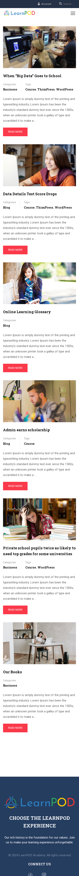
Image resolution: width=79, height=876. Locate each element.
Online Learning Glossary (27, 311)
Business (10, 89)
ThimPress (46, 89)
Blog (6, 207)
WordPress (64, 89)
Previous (6, 519)
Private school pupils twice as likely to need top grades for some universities (39, 551)
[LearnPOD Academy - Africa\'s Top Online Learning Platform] (19, 13)
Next (73, 519)
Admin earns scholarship (26, 429)
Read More (15, 131)
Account (46, 3)
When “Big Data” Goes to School (32, 75)
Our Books (12, 671)
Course (30, 89)
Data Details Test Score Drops (30, 193)
